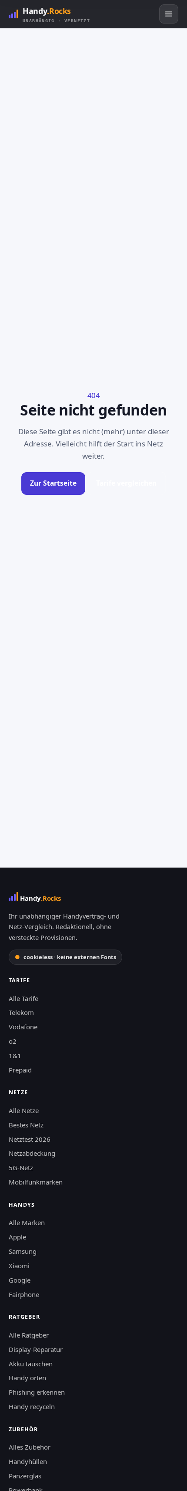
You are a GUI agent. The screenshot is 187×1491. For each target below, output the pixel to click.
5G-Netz (21, 1167)
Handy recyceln (32, 1406)
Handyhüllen (28, 1461)
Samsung (23, 1251)
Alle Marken (27, 1222)
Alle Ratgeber (29, 1335)
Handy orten (27, 1377)
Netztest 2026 (29, 1139)
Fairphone (24, 1294)
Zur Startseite (53, 483)
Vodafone (23, 1026)
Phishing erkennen (37, 1392)
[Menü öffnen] (168, 14)
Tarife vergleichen (126, 483)
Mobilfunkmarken (36, 1182)
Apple (17, 1236)
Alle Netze (24, 1110)
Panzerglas (25, 1475)
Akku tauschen (31, 1363)
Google (19, 1280)
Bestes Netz (26, 1124)
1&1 (15, 1055)
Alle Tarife (23, 998)
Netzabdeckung (32, 1153)
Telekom (21, 1012)
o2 (13, 1041)
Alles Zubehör (29, 1447)
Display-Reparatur (36, 1349)
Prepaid (20, 1069)
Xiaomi (19, 1265)
